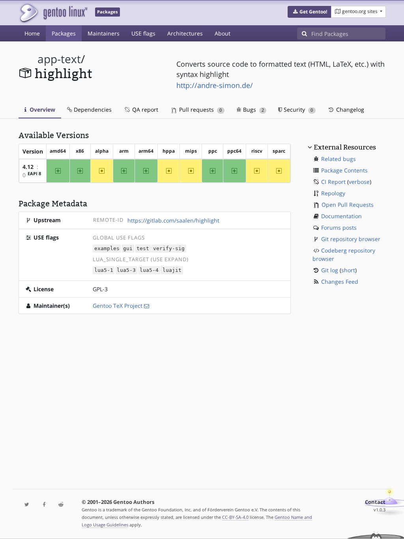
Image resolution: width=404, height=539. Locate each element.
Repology (333, 193)
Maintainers (104, 33)
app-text (59, 59)
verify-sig (169, 249)
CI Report (333, 181)
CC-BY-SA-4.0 (235, 517)
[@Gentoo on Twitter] (27, 505)
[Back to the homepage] (53, 12)
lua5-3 (126, 270)
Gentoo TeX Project (117, 305)
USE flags (143, 33)
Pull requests (200, 109)
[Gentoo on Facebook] (44, 505)
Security (297, 109)
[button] (309, 12)
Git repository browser (350, 239)
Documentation (341, 216)
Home (32, 33)
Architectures (185, 33)
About (222, 33)
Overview (41, 109)
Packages (64, 33)
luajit (172, 270)
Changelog (349, 109)
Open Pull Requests (348, 204)
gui (128, 249)
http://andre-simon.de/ (214, 85)
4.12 (28, 166)
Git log (329, 270)
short (348, 270)
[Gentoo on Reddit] (60, 505)
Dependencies (92, 109)
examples (107, 249)
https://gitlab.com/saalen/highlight (173, 220)
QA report (144, 109)
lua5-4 (149, 270)
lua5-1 (103, 270)
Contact (375, 502)
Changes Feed (339, 281)
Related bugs (338, 159)
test (143, 249)
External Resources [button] (345, 147)
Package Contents (344, 170)
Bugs (252, 109)
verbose (359, 181)
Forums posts (339, 227)
